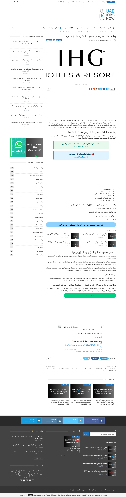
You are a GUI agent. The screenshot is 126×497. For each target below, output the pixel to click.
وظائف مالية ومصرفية (37, 183)
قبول (30, 495)
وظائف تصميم (39, 228)
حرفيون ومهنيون (39, 217)
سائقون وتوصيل (39, 236)
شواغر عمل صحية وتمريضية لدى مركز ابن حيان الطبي (26, 115)
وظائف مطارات (39, 255)
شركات (100, 28)
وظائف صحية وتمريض (37, 209)
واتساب (50, 28)
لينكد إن (43, 28)
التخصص (68, 28)
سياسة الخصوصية (105, 490)
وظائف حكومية (110, 384)
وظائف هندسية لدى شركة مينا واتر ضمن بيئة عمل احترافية (27, 451)
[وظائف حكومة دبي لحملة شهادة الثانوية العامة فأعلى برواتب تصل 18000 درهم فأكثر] (112, 244)
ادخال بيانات (40, 243)
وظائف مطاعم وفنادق (37, 232)
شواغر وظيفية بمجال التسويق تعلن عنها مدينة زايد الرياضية (28, 445)
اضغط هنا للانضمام (80, 146)
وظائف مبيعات (49, 40)
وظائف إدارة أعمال (38, 168)
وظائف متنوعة (39, 202)
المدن (79, 28)
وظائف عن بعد (89, 28)
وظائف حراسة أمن (38, 240)
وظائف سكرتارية (39, 224)
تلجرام (57, 28)
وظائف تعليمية (39, 205)
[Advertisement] (81, 106)
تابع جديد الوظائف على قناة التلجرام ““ (81, 225)
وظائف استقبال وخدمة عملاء (36, 175)
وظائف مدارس (39, 247)
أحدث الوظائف (76, 436)
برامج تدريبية (40, 251)
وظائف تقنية (40, 194)
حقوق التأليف (95, 490)
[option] (26, 85)
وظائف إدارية (58, 40)
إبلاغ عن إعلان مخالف (74, 490)
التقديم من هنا (90, 295)
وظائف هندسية (39, 179)
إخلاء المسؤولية (86, 490)
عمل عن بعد (40, 213)
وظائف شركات (39, 171)
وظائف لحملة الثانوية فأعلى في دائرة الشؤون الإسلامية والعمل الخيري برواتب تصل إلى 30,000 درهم (80, 1)
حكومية (109, 28)
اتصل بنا (114, 490)
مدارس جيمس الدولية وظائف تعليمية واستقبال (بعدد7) (62, 368)
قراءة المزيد (23, 495)
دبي (54, 40)
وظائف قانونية (39, 221)
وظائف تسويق (39, 190)
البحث (114, 431)
